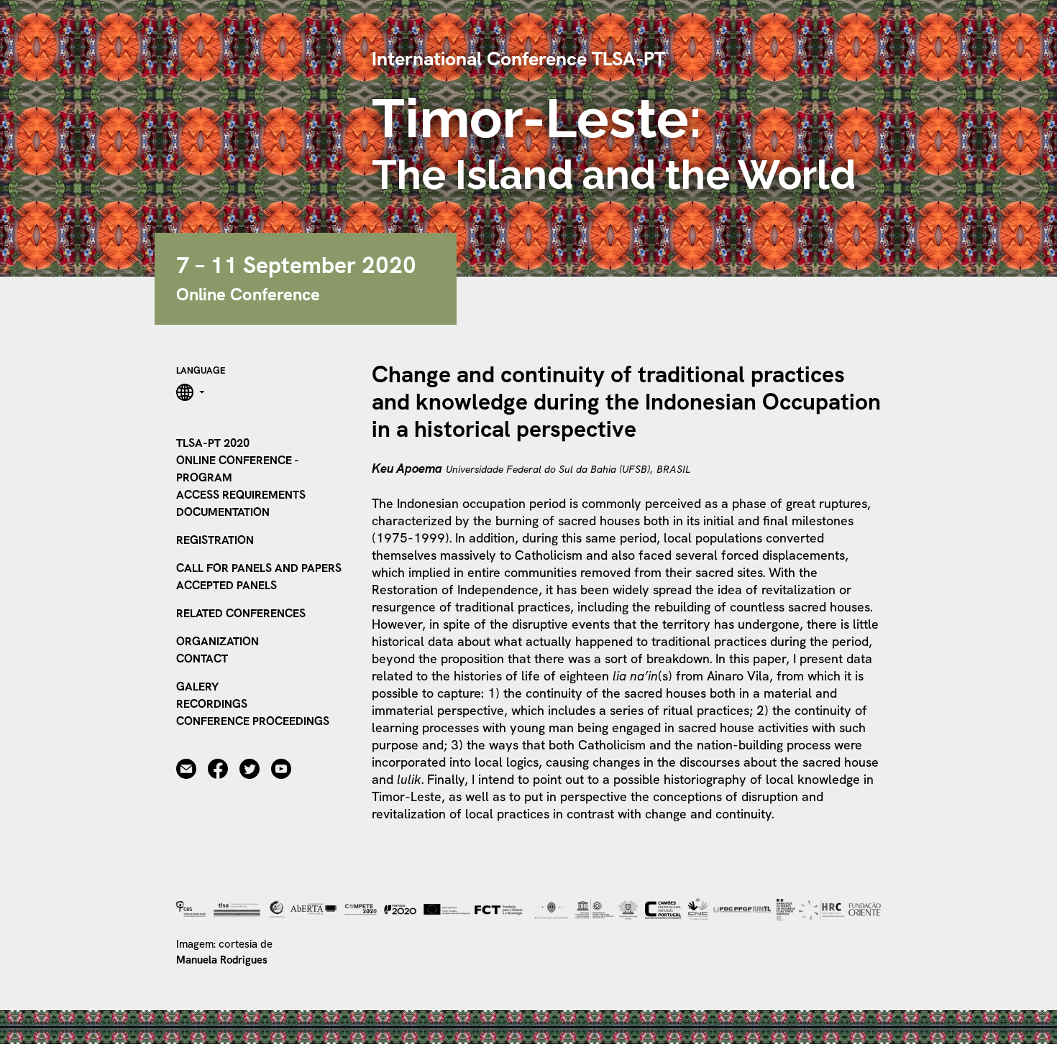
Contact (202, 658)
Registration (215, 540)
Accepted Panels (226, 585)
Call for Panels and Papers (259, 568)
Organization (217, 641)
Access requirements (241, 494)
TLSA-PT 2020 (213, 443)
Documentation (223, 511)
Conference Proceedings (252, 721)
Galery (197, 686)
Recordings (211, 703)
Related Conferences (241, 613)
